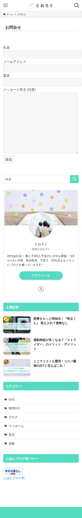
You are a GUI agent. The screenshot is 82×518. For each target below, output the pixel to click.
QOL (12, 399)
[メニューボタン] (5, 5)
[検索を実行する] (74, 179)
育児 (12, 435)
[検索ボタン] (76, 5)
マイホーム (16, 426)
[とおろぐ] (41, 5)
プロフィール (41, 275)
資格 (12, 443)
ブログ (13, 417)
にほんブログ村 (14, 478)
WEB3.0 (14, 408)
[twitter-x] (41, 289)
